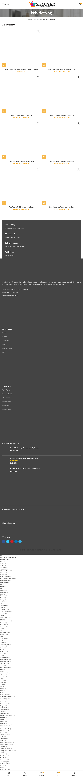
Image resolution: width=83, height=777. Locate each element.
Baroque (2, 590)
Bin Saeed (3, 592)
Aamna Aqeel (4, 559)
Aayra (1, 561)
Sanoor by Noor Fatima (6, 715)
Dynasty (2, 623)
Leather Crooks (4, 673)
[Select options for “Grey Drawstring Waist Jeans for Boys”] (44, 203)
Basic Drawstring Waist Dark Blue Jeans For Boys (21, 69)
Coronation (3, 605)
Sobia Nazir (3, 738)
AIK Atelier (3, 567)
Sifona (1, 736)
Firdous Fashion (4, 644)
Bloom (1, 594)
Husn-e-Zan (3, 663)
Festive (2, 642)
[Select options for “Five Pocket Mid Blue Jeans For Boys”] (4, 203)
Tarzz (1, 752)
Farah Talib (3, 638)
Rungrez (2, 706)
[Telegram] (20, 541)
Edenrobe (2, 627)
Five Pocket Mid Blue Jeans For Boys (21, 207)
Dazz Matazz (3, 613)
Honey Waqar (4, 657)
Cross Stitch (3, 609)
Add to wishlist (38, 31)
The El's (2, 758)
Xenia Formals (4, 769)
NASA (1, 684)
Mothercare (3, 682)
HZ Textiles (3, 665)
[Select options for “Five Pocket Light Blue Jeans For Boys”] (44, 157)
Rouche (2, 702)
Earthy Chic (3, 625)
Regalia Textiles (4, 694)
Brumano (2, 596)
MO (1, 679)
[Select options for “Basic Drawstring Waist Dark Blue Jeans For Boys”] (4, 65)
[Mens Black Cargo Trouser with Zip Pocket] (5, 450)
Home (30, 19)
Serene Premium (5, 725)
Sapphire (2, 717)
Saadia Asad (3, 708)
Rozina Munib (3, 704)
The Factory (3, 760)
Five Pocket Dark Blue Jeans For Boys (61, 115)
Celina (2, 598)
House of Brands (4, 659)
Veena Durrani (4, 763)
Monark (2, 681)
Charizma (2, 601)
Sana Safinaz (3, 713)
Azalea (2, 586)
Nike (1, 686)
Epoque (2, 636)
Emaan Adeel (4, 632)
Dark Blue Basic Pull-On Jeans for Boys (61, 69)
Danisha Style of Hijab (6, 611)
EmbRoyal (3, 634)
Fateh (1, 640)
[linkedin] (16, 541)
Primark (2, 688)
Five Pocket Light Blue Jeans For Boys (61, 161)
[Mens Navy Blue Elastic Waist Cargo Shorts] (5, 471)
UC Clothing (3, 761)
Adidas (2, 563)
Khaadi (2, 671)
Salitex (2, 711)
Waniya (2, 767)
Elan (1, 630)
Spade (1, 740)
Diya (1, 619)
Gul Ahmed (3, 652)
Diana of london (4, 617)
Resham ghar (3, 698)
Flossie (2, 648)
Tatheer (2, 754)
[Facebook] (3, 541)
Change (2, 600)
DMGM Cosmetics (5, 621)
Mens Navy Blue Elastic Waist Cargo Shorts (25, 468)
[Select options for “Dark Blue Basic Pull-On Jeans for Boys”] (44, 65)
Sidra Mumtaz (4, 734)
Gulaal (1, 654)
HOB (1, 655)
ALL (1, 555)
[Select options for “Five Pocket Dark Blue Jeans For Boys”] (44, 111)
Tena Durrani (3, 756)
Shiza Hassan (3, 731)
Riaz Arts (2, 700)
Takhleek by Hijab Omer (7, 750)
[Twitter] (7, 541)
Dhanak (2, 615)
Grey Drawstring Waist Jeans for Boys (61, 207)
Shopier (2, 733)
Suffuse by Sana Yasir (6, 742)
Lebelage (2, 675)
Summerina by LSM (5, 744)
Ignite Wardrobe (4, 667)
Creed (1, 607)
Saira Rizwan (3, 709)
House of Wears (4, 661)
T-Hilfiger (3, 746)
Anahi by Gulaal (4, 576)
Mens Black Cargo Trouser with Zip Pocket (24, 448)
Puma (1, 690)
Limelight (2, 677)
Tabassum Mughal (5, 748)
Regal (1, 692)
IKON (1, 669)
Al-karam (2, 574)
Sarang (2, 719)
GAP (1, 650)
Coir (1, 603)
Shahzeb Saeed (4, 729)
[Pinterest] (12, 541)
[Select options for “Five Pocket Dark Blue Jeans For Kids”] (4, 157)
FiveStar (2, 646)
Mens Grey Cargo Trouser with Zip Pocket (24, 458)
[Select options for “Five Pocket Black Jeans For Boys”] (4, 111)
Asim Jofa (2, 584)
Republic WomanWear (6, 696)
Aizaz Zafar (3, 569)
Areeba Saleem (4, 580)
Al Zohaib (2, 573)
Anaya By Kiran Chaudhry (7, 578)
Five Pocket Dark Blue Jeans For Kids (21, 161)
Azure (1, 588)
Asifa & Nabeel (4, 582)
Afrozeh (2, 565)
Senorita (2, 723)
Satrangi (2, 721)
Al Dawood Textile (5, 571)
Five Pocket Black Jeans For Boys (21, 115)
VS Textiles (3, 765)
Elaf (1, 628)
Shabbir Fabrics (4, 727)
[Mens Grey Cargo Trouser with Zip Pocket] (5, 460)
